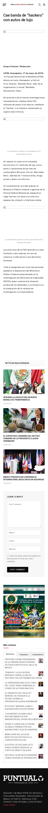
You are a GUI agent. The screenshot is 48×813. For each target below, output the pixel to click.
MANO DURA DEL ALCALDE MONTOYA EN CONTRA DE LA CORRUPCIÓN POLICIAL (18, 737)
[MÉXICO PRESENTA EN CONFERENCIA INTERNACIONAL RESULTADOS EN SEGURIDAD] (24, 461)
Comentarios (38, 654)
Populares (24, 654)
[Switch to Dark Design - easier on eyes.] (39, 4)
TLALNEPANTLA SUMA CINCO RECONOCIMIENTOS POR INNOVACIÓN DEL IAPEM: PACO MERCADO (24, 716)
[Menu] (4, 5)
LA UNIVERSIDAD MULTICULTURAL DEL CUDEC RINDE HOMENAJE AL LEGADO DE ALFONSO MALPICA (21, 685)
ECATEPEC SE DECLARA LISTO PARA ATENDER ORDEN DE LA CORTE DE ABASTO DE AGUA (19, 747)
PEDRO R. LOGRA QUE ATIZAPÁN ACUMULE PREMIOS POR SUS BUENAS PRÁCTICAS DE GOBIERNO (21, 727)
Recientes (10, 654)
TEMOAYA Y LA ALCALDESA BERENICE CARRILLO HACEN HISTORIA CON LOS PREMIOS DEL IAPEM (23, 675)
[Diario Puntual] (23, 4)
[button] (24, 611)
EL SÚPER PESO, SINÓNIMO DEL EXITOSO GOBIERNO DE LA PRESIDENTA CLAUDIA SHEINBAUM (21, 438)
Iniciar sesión (9, 805)
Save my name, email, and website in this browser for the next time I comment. (24, 558)
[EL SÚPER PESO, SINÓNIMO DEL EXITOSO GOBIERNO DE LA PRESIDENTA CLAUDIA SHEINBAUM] (24, 420)
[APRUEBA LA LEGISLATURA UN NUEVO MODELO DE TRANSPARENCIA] (24, 381)
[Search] (44, 5)
